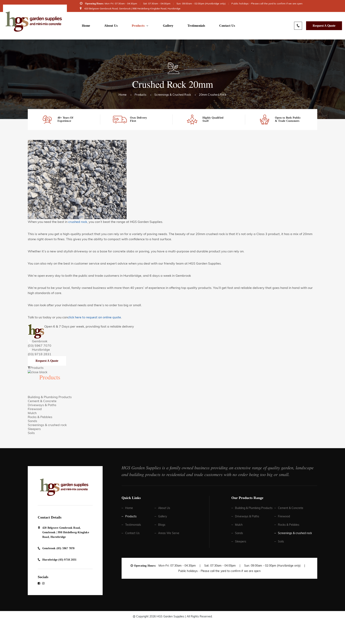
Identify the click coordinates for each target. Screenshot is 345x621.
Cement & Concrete (42, 401)
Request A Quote (324, 25)
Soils (31, 433)
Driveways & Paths (42, 405)
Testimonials (196, 25)
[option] (64, 119)
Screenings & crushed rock (172, 94)
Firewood (35, 409)
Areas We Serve (168, 533)
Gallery (168, 25)
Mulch (32, 413)
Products (138, 25)
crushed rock (77, 222)
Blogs (161, 525)
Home (86, 25)
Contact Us (227, 25)
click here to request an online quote (94, 317)
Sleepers (34, 429)
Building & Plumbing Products (50, 397)
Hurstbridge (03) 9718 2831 (59, 559)
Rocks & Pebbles (40, 417)
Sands (32, 421)
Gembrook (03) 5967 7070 (58, 548)
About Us (111, 25)
